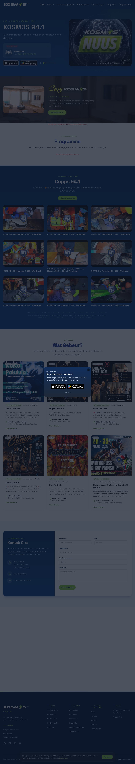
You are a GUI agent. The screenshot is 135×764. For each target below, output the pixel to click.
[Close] (88, 369)
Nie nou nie (67, 392)
